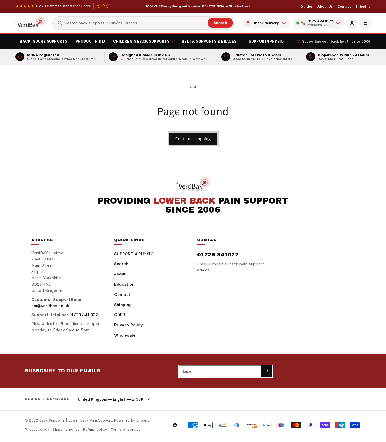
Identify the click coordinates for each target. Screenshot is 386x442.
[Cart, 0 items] (365, 23)
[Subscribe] (266, 371)
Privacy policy (37, 429)
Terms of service (126, 429)
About (120, 274)
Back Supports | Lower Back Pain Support (75, 420)
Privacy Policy (128, 325)
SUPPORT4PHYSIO (266, 41)
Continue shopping (193, 138)
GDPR (119, 314)
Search (220, 23)
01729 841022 (217, 255)
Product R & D (90, 41)
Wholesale (124, 335)
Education (124, 284)
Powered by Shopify (132, 420)
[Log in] (352, 23)
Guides (307, 6)
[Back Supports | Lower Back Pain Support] (30, 23)
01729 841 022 (83, 314)
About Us (325, 6)
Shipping (363, 6)
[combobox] (135, 23)
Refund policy (95, 429)
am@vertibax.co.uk (50, 306)
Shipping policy (66, 429)
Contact (344, 6)
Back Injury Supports (43, 41)
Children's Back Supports (141, 41)
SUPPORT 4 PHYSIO (134, 253)
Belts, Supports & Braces (209, 41)
